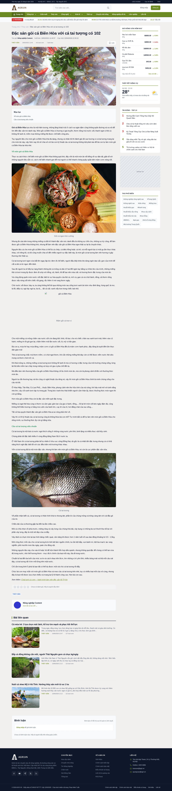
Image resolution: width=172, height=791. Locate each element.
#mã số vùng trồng (149, 220)
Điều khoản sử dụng (103, 770)
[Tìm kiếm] (108, 8)
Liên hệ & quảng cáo (103, 773)
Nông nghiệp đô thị (118, 14)
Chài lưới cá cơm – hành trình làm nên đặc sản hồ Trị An (44, 580)
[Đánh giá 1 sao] (14, 587)
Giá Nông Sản (66, 773)
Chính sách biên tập (102, 763)
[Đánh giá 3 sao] (21, 587)
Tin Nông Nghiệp (67, 766)
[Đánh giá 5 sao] (27, 587)
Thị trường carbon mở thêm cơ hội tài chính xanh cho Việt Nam (140, 148)
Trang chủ (19, 14)
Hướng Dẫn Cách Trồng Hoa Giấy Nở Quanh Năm (140, 117)
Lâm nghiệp (133, 14)
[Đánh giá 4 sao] (24, 587)
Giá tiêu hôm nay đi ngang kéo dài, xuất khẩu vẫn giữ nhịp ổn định (47, 20)
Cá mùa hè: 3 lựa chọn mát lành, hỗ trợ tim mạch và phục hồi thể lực (44, 624)
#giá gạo (136, 220)
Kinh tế (77, 14)
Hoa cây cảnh (66, 759)
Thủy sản (54, 14)
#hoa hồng (143, 216)
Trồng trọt (30, 14)
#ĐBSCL (127, 220)
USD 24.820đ (136, 1)
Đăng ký (155, 8)
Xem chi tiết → (153, 74)
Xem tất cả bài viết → (30, 606)
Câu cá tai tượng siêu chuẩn (23, 119)
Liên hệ (143, 14)
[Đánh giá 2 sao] (18, 587)
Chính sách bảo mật (102, 766)
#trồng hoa (152, 203)
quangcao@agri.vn (139, 772)
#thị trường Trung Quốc (132, 224)
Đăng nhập (144, 8)
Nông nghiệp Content (25, 38)
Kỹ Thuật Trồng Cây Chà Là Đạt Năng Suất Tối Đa (142, 133)
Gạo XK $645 (149, 1)
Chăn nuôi (43, 14)
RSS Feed (99, 777)
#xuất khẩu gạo (129, 207)
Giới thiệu (99, 759)
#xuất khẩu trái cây (130, 216)
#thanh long (142, 207)
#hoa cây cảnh (146, 212)
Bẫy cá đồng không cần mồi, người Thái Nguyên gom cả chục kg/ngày (45, 654)
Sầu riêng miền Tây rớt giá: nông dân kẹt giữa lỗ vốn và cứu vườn (141, 140)
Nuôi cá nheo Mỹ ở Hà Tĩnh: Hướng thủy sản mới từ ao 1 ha (40, 684)
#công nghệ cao (129, 203)
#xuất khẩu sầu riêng (131, 212)
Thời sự (89, 14)
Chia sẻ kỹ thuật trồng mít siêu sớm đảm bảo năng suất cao (141, 125)
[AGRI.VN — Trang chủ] (19, 7)
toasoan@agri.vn (138, 768)
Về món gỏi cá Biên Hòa (22, 116)
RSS (159, 1)
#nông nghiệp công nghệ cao (134, 199)
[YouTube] (19, 773)
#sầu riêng (141, 203)
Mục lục (17, 112)
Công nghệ (65, 14)
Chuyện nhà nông (102, 14)
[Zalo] (25, 773)
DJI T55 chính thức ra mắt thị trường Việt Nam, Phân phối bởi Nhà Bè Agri (104, 20)
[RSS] (36, 773)
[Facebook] (14, 773)
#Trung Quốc (151, 199)
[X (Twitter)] (30, 773)
